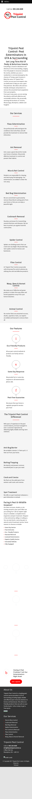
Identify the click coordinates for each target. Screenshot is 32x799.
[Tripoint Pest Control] (15, 15)
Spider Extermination (11, 727)
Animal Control (16, 309)
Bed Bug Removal (10, 725)
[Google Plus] (7, 711)
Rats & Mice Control (11, 720)
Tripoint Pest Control (18, 761)
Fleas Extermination (16, 124)
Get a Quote (16, 682)
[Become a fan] (4, 711)
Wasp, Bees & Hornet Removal (14, 737)
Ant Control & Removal (12, 729)
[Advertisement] (16, 783)
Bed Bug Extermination (16, 193)
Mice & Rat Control (16, 170)
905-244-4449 (18, 9)
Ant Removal (16, 147)
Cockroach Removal (16, 216)
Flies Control (16, 262)
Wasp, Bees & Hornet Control (16, 284)
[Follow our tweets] (5, 711)
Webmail (16, 765)
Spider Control (16, 240)
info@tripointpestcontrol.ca (12, 748)
